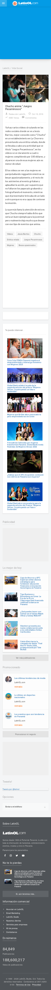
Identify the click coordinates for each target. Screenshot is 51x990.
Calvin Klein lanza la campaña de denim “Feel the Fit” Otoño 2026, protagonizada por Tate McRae (31, 645)
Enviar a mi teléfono (13, 806)
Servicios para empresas (16, 924)
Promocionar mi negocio (25, 734)
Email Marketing (13, 913)
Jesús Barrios (23, 234)
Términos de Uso (23, 984)
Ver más (18, 687)
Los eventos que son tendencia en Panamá (29, 715)
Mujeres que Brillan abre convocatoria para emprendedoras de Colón (24, 416)
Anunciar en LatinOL (15, 909)
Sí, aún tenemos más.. (25, 894)
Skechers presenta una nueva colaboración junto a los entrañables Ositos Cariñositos (31, 629)
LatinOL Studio (12, 917)
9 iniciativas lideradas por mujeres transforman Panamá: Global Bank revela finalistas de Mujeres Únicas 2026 (25, 445)
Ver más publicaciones (25, 657)
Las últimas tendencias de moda (30, 678)
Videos (10, 234)
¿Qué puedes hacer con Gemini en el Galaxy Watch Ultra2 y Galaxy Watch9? (31, 614)
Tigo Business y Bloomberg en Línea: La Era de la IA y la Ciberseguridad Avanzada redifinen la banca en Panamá (31, 599)
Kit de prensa (12, 928)
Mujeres (10, 245)
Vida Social (17, 68)
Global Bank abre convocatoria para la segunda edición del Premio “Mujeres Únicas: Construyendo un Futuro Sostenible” (24, 506)
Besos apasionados (27, 245)
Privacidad (36, 984)
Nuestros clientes (13, 920)
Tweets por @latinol (11, 789)
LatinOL (6, 68)
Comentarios (29, 117)
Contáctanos (11, 932)
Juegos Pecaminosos (33, 239)
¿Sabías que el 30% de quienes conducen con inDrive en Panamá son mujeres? (25, 476)
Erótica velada (13, 239)
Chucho (37, 234)
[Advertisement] (25, 32)
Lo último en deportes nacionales (24, 696)
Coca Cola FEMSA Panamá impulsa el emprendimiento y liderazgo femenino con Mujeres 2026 (24, 362)
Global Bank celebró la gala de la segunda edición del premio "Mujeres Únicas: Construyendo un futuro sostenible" (24, 388)
